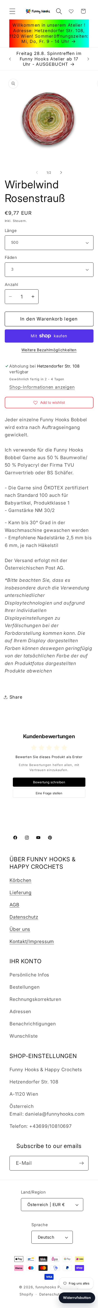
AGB (14, 905)
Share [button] (16, 697)
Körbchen (20, 880)
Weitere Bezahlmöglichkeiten (49, 350)
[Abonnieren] (81, 1163)
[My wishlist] (71, 11)
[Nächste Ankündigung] (88, 59)
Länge (11, 230)
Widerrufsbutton (77, 1298)
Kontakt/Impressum (32, 941)
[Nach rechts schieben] (61, 172)
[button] (12, 11)
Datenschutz (24, 917)
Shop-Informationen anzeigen (42, 387)
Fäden (11, 257)
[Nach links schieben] (37, 172)
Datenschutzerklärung (58, 1294)
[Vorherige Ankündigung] (10, 59)
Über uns (20, 929)
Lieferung (21, 892)
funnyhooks (45, 1287)
